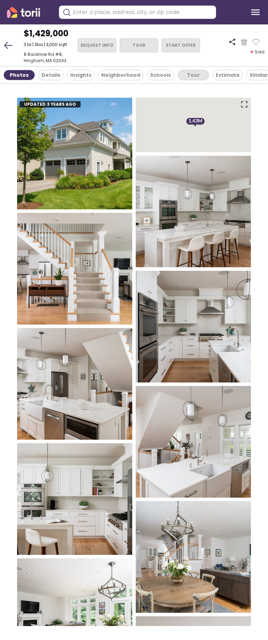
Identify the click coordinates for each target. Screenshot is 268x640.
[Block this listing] (244, 42)
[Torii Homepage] (28, 12)
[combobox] (143, 12)
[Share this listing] (232, 42)
